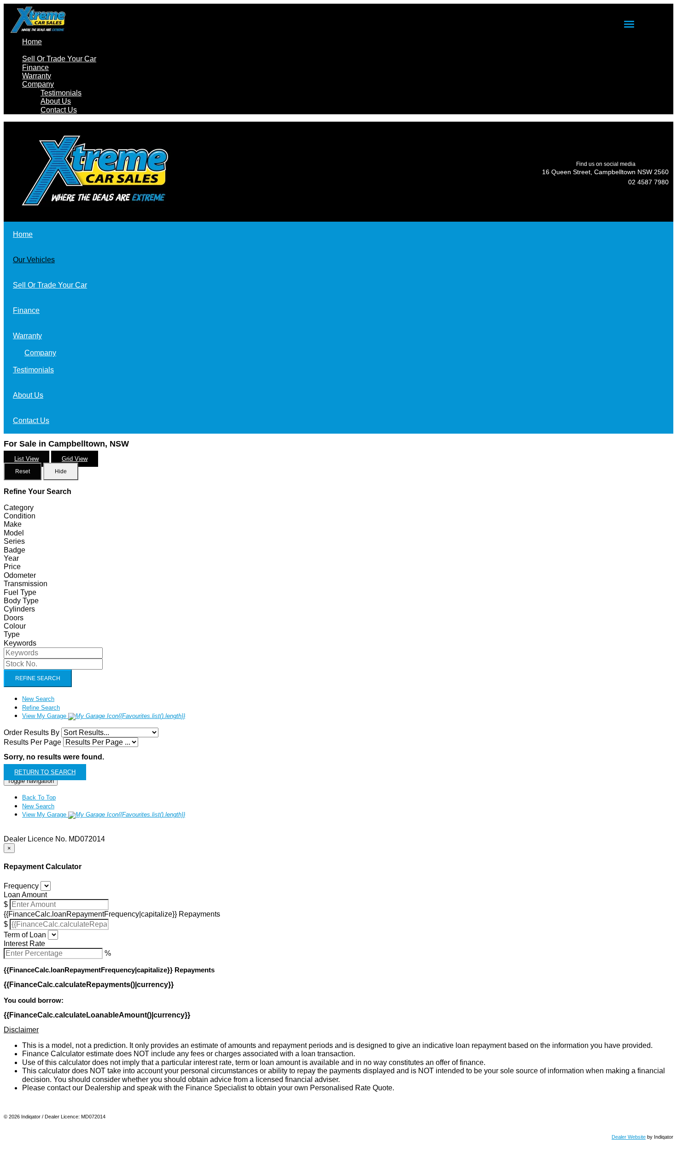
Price (12, 567)
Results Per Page (32, 742)
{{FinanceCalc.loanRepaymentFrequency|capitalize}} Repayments (112, 914)
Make (13, 524)
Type (12, 634)
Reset (22, 471)
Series (14, 541)
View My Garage (103, 715)
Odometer (20, 575)
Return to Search (45, 772)
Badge (14, 550)
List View (26, 458)
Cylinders (19, 609)
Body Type (21, 601)
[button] (338, 1030)
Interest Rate (24, 943)
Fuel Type (20, 592)
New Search (38, 698)
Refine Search (37, 678)
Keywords (20, 643)
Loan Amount (25, 895)
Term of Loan (25, 935)
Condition (19, 516)
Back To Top (39, 797)
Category (19, 508)
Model (14, 533)
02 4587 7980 (648, 182)
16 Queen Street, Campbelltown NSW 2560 (605, 172)
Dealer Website (629, 1137)
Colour (15, 626)
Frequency (21, 886)
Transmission (25, 584)
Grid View (75, 458)
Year (11, 558)
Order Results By (31, 732)
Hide (61, 471)
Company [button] (38, 84)
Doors (13, 618)
